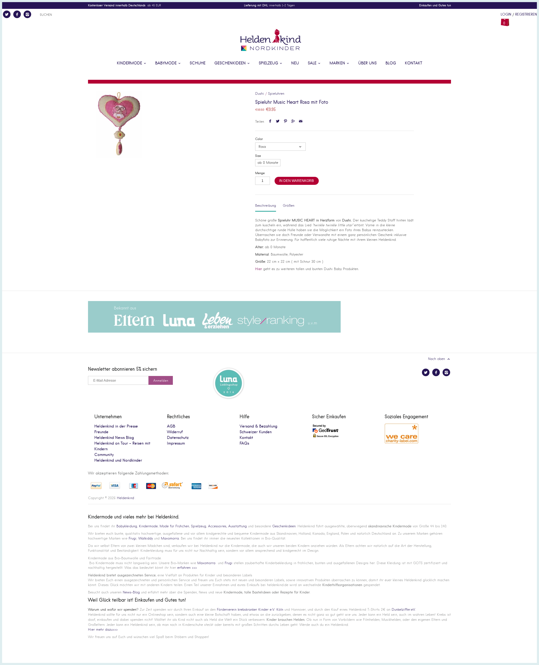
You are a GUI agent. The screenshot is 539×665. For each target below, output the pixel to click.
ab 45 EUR (124, 5)
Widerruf (175, 432)
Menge (260, 173)
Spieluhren (276, 94)
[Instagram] (27, 14)
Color (259, 139)
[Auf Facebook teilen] (270, 121)
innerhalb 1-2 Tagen (269, 5)
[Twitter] (7, 14)
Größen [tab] (288, 206)
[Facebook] (17, 14)
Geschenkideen (230, 63)
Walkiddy (145, 538)
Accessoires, (217, 526)
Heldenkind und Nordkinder (118, 460)
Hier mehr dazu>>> (103, 630)
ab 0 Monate (267, 163)
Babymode (166, 63)
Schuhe (197, 63)
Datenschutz (178, 438)
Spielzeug (269, 63)
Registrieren (526, 14)
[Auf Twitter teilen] (277, 121)
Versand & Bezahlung (258, 426)
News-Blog (131, 592)
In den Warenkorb (296, 181)
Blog (391, 63)
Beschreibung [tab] (265, 206)
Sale (313, 63)
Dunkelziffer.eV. (404, 610)
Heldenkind (125, 498)
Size (258, 156)
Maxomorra (170, 538)
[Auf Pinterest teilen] (285, 121)
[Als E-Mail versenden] (300, 121)
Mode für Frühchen (174, 526)
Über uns (367, 63)
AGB (171, 426)
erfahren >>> (187, 568)
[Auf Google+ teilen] (293, 121)
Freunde (101, 432)
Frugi (132, 538)
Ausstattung (237, 526)
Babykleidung (126, 526)
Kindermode (130, 63)
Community (104, 455)
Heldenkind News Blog (114, 438)
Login (506, 14)
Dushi (259, 94)
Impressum (176, 443)
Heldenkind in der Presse (116, 426)
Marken (338, 63)
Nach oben (437, 359)
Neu (295, 63)
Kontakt (413, 63)
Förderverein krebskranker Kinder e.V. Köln (250, 610)
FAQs (244, 443)
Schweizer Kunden (256, 432)
